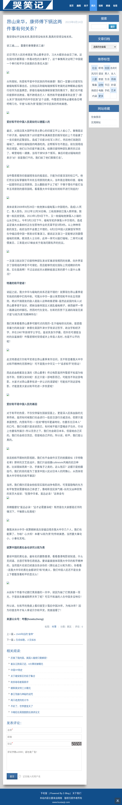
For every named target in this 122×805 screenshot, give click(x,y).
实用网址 (96, 122)
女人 (113, 73)
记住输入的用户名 (32, 776)
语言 (100, 73)
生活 (107, 79)
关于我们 (76, 793)
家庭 (100, 79)
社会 (94, 68)
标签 (115, 5)
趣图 (79, 5)
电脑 (100, 90)
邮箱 (9, 737)
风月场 (94, 73)
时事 (54, 626)
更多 (100, 96)
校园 (107, 68)
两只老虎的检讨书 (19, 700)
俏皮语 (94, 90)
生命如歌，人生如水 (26, 640)
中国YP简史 (16, 670)
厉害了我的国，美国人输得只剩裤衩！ (29, 658)
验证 (9, 744)
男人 (107, 73)
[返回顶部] (118, 801)
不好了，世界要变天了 (22, 706)
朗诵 (108, 5)
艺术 (113, 90)
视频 (101, 5)
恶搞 (113, 79)
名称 (9, 730)
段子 (86, 5)
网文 (93, 5)
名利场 (113, 68)
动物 (100, 85)
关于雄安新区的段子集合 (23, 676)
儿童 (94, 79)
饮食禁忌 (96, 117)
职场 (100, 68)
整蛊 (94, 85)
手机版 (44, 793)
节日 (107, 85)
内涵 (94, 96)
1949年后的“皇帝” (25, 634)
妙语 (113, 85)
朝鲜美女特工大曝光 (21, 688)
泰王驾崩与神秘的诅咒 (22, 694)
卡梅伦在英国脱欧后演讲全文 (25, 712)
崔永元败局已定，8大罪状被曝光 (27, 664)
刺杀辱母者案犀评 (19, 682)
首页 (71, 5)
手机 (107, 90)
